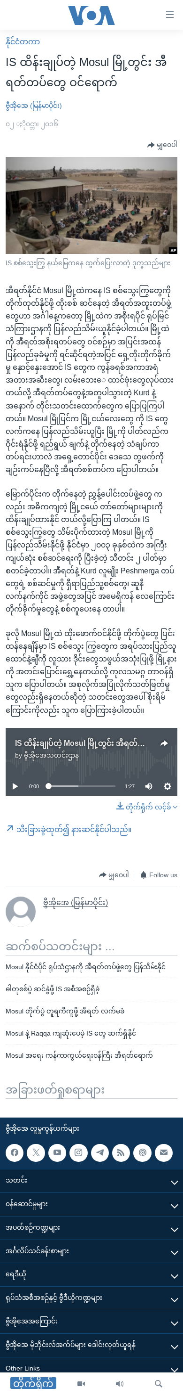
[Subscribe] (164, 1153)
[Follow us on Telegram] (100, 1153)
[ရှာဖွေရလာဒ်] (159, 1384)
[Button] (162, 145)
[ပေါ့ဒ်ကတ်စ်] (142, 1153)
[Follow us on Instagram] (78, 1153)
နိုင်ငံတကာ (23, 42)
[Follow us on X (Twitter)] (36, 1153)
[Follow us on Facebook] (14, 1153)
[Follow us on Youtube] (57, 1153)
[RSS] (121, 1153)
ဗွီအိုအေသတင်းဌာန (51, 755)
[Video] (81, 1384)
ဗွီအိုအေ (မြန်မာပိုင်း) (34, 105)
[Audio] (120, 1384)
